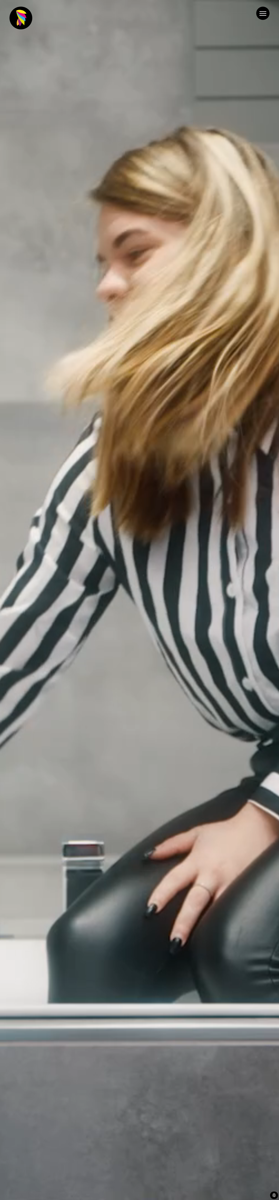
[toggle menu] (263, 13)
